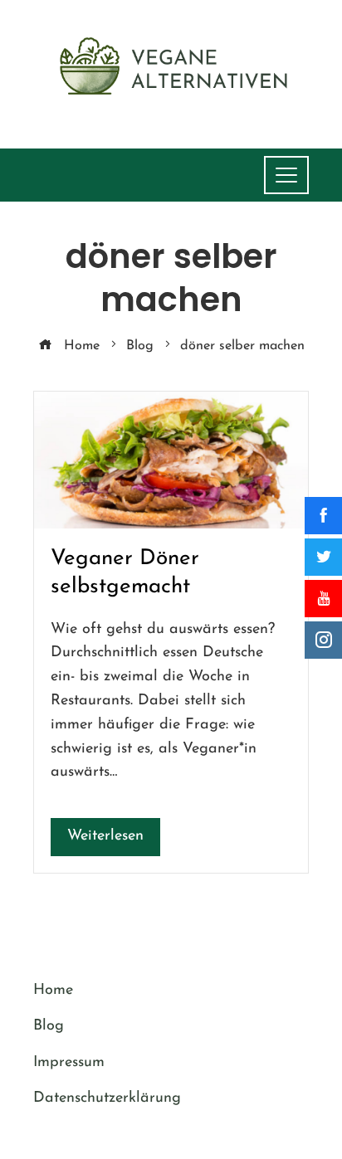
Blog (48, 1026)
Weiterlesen (105, 836)
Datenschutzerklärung (107, 1098)
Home (53, 990)
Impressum (69, 1062)
